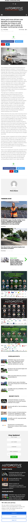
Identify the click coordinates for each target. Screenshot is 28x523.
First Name (14, 437)
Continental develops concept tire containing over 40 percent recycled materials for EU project (17, 401)
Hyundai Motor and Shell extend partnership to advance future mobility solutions (17, 426)
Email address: (14, 451)
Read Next (13, 258)
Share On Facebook (8, 41)
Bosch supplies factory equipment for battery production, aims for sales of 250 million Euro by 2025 (16, 262)
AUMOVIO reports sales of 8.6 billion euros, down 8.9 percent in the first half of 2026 (17, 384)
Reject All (14, 520)
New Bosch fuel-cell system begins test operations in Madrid (13, 247)
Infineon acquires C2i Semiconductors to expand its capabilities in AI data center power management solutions (17, 414)
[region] (14, 512)
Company (14, 446)
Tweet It (20, 41)
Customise (14, 516)
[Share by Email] (8, 44)
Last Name (14, 441)
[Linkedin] (15, 4)
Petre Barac (5, 29)
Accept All (14, 513)
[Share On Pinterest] (3, 44)
